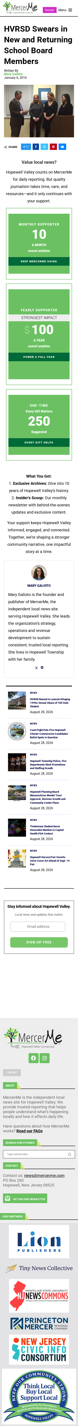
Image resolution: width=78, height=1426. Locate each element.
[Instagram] (45, 1058)
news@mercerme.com (44, 1175)
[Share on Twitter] (44, 147)
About (10, 1085)
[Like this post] (27, 147)
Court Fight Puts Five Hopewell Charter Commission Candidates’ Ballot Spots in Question (49, 733)
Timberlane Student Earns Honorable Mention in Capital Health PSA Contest (47, 830)
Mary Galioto (13, 74)
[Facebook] (34, 1058)
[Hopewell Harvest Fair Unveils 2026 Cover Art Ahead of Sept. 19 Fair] (17, 858)
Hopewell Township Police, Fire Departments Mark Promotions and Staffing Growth (48, 764)
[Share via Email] (62, 147)
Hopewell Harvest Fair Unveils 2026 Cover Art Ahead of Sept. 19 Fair (50, 861)
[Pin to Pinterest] (53, 147)
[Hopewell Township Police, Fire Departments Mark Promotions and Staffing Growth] (17, 762)
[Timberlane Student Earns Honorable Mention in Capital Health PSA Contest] (17, 828)
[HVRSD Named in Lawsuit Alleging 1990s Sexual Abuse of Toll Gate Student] (17, 701)
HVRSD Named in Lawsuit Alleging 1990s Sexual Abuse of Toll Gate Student (50, 703)
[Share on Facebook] (36, 147)
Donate (49, 10)
